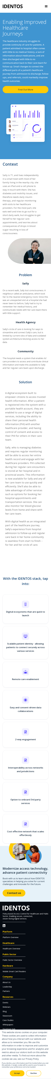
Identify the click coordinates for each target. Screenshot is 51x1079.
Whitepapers (8, 1024)
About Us (6, 982)
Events (5, 1002)
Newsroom (7, 1016)
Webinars (6, 1007)
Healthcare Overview (11, 948)
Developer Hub (9, 1029)
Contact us (14, 893)
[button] (46, 6)
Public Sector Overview (12, 960)
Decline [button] (33, 1073)
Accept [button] (17, 1073)
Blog (5, 1011)
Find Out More (25, 89)
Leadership (7, 986)
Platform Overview (10, 937)
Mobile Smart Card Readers (14, 971)
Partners (6, 991)
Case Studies (8, 1020)
